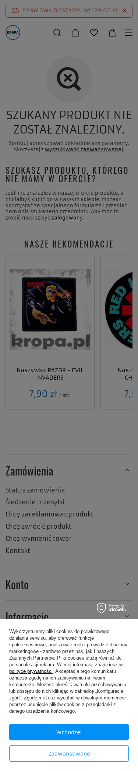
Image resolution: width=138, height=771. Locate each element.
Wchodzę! (69, 732)
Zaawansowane (69, 753)
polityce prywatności (31, 671)
